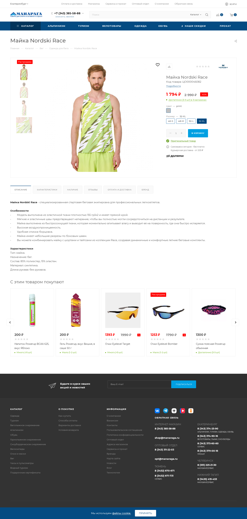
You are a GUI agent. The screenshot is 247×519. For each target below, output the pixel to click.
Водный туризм (19, 467)
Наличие (72, 190)
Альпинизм (16, 430)
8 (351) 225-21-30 (206, 466)
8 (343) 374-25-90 (215, 430)
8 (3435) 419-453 (207, 480)
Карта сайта (113, 458)
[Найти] (207, 14)
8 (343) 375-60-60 (208, 445)
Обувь (13, 434)
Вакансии (112, 420)
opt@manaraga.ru (166, 458)
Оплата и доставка (120, 190)
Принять (145, 513)
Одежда (14, 415)
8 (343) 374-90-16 (213, 437)
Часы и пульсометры (22, 463)
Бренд (145, 190)
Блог (109, 467)
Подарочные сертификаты (25, 472)
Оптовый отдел (115, 439)
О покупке (66, 409)
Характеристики (47, 190)
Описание (20, 190)
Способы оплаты (67, 420)
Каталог (16, 409)
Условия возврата (68, 430)
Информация (116, 409)
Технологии (113, 472)
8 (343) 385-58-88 (165, 428)
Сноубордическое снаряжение (28, 444)
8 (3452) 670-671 (164, 470)
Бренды (111, 453)
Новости (111, 463)
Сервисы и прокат (117, 449)
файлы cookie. (121, 513)
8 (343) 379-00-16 (207, 452)
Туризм (14, 420)
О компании (114, 415)
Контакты (112, 425)
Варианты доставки (69, 425)
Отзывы (93, 190)
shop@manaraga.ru (167, 437)
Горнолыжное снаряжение (25, 439)
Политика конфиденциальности (125, 434)
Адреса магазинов (117, 444)
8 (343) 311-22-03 (164, 449)
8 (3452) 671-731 (164, 477)
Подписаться (184, 384)
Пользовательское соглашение (124, 430)
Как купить (64, 415)
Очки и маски (18, 453)
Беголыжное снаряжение (24, 425)
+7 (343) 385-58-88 (67, 13)
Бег (12, 458)
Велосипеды (17, 449)
